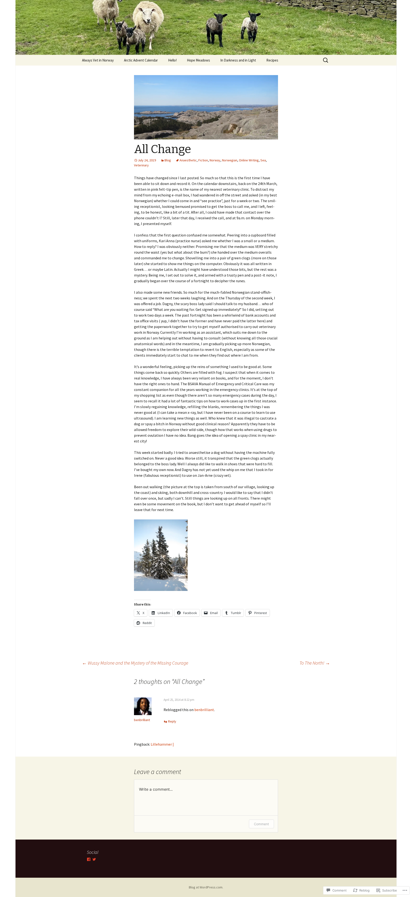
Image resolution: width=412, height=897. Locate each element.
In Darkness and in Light (238, 60)
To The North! (314, 663)
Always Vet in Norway (98, 60)
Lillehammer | (162, 744)
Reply (172, 721)
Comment (261, 824)
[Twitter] (94, 859)
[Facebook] (89, 859)
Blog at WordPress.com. (206, 887)
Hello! (172, 60)
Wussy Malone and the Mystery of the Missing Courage (135, 663)
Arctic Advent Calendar (141, 60)
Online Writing (249, 160)
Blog (168, 160)
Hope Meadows (198, 60)
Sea (263, 160)
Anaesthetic (188, 160)
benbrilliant (142, 720)
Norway (215, 160)
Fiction (203, 160)
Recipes (272, 60)
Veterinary (141, 165)
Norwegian (229, 160)
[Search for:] (326, 60)
